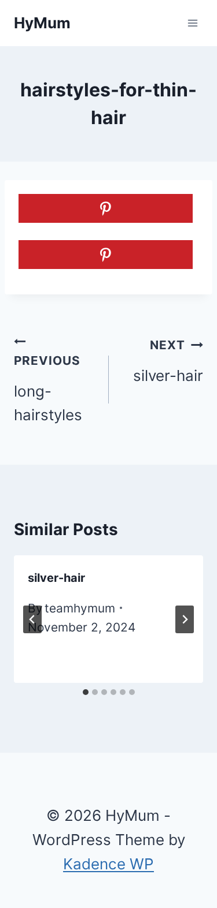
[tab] (86, 692)
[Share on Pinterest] (106, 208)
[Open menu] (192, 23)
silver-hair (168, 361)
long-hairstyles (48, 388)
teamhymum (80, 608)
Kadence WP (108, 864)
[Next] (184, 619)
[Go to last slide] (32, 619)
